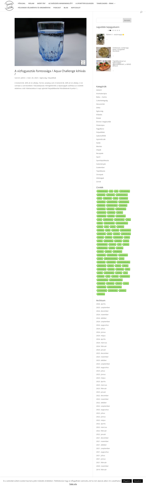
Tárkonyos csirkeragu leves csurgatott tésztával (121, 49)
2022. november (102, 399)
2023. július (100, 371)
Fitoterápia (100, 125)
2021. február (101, 462)
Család (112, 247)
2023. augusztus (102, 367)
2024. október (101, 318)
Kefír (108, 230)
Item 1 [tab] (108, 30)
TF (111, 191)
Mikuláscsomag (102, 247)
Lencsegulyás (102, 290)
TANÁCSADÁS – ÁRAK (105, 3)
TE (116, 191)
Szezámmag (101, 286)
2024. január (101, 350)
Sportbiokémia (125, 276)
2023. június (101, 374)
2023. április (101, 381)
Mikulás (126, 244)
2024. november (102, 314)
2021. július (100, 455)
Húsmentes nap (102, 191)
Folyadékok (52, 78)
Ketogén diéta (119, 219)
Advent (99, 90)
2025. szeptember (103, 307)
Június (100, 226)
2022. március (101, 427)
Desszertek (100, 104)
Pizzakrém (110, 283)
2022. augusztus (102, 410)
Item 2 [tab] (110, 30)
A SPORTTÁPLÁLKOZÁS (85, 3)
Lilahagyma (124, 198)
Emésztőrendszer (121, 194)
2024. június (101, 332)
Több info (73, 484)
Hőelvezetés (101, 212)
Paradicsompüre (102, 279)
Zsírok (98, 182)
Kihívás (120, 212)
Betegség (110, 208)
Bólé (127, 269)
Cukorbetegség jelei (123, 262)
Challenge (111, 212)
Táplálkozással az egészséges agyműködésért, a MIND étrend (122, 63)
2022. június (101, 417)
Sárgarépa (101, 283)
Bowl (109, 233)
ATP (108, 276)
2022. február (101, 431)
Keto (128, 219)
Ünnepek (99, 174)
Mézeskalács (101, 269)
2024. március (101, 343)
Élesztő (119, 283)
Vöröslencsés (113, 290)
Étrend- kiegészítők (103, 122)
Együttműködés (112, 201)
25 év (112, 226)
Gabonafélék (101, 136)
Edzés (100, 258)
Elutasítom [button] (137, 481)
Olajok (98, 150)
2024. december (102, 311)
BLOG (66, 8)
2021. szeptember (103, 448)
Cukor (126, 283)
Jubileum (120, 226)
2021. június (101, 459)
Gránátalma (101, 254)
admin (23, 78)
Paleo (100, 240)
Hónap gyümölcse (122, 223)
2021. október (101, 445)
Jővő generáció (126, 230)
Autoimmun (101, 208)
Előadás (99, 114)
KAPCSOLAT (75, 8)
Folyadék (118, 240)
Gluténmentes (108, 219)
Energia (117, 233)
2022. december (102, 395)
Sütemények (101, 164)
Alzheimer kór (126, 233)
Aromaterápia (101, 93)
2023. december (102, 353)
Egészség (43, 78)
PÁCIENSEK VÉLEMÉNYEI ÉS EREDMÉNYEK (34, 8)
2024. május (101, 336)
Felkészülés (101, 233)
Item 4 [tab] (113, 30)
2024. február (101, 346)
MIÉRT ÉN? (41, 3)
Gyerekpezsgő (109, 272)
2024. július (100, 329)
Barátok (100, 251)
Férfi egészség (125, 191)
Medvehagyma (124, 201)
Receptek (99, 153)
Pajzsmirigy (123, 205)
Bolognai (122, 290)
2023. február (101, 388)
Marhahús (101, 293)
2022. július (100, 413)
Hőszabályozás (102, 244)
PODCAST (57, 8)
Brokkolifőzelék (112, 254)
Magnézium (108, 198)
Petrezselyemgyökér (116, 279)
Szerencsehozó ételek (114, 286)
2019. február (101, 469)
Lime (115, 198)
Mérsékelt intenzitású (111, 258)
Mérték (125, 265)
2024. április (101, 339)
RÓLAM (31, 3)
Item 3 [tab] (112, 30)
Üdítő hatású (108, 240)
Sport (98, 157)
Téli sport (100, 276)
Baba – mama (101, 97)
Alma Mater (101, 201)
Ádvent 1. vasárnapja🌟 (115, 34)
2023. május (101, 378)
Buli (126, 272)
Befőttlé (119, 272)
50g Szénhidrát (109, 223)
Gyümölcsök (100, 139)
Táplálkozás (100, 171)
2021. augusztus (102, 452)
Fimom (118, 265)
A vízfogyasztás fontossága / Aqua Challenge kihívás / (50, 72)
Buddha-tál (101, 262)
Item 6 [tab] (117, 30)
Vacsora (108, 251)
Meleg (100, 223)
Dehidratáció (101, 215)
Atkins (127, 237)
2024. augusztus (102, 325)
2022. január (101, 434)
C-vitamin (112, 244)
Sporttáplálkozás (102, 160)
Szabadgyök (123, 254)
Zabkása (100, 230)
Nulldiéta (108, 237)
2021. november (102, 441)
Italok (98, 143)
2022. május (101, 420)
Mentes (99, 146)
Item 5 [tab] (115, 30)
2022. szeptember (103, 406)
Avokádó (111, 215)
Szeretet (120, 247)
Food (121, 258)
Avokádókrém (120, 215)
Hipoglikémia (117, 251)
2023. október (101, 360)
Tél (119, 244)
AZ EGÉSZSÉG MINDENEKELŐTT (60, 3)
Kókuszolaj (101, 194)
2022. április (101, 424)
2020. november (102, 466)
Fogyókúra (100, 129)
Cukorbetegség (102, 100)
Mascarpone (101, 265)
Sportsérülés (111, 262)
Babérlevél (120, 269)
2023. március (101, 385)
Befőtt (100, 272)
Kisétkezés (101, 205)
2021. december (102, 438)
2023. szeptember (103, 364)
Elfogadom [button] (126, 481)
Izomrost (115, 276)
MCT (99, 198)
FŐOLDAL (21, 3)
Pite (107, 226)
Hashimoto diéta (112, 205)
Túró (99, 219)
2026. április (101, 304)
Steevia (111, 265)
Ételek (98, 118)
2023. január (101, 392)
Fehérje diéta (118, 237)
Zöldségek (100, 178)
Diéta (98, 108)
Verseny (100, 237)
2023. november (102, 357)
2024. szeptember (103, 321)
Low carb (115, 230)
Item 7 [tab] (119, 30)
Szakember (100, 167)
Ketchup (111, 269)
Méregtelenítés (121, 208)
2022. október (101, 403)
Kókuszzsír (111, 194)
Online (126, 240)
